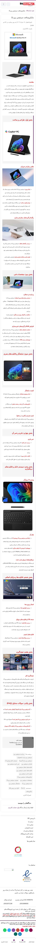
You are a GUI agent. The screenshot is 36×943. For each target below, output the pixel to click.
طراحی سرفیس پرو (27, 764)
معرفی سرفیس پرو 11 (12, 780)
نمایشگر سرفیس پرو (14, 783)
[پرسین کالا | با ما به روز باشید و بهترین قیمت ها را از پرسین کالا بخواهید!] (27, 4)
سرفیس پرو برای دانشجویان (24, 757)
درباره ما (30, 821)
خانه (33, 11)
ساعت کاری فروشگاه (27, 834)
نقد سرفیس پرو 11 (27, 783)
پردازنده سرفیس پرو (19, 754)
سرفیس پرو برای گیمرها (25, 760)
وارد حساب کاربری (13, 807)
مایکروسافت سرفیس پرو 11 (24, 777)
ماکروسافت (29, 791)
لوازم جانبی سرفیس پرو (25, 773)
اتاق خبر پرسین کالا (14, 788)
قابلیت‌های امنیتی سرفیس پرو (24, 770)
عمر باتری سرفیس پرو (13, 764)
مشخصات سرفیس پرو (26, 780)
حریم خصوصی (29, 828)
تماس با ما (30, 825)
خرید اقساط (29, 837)
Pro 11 (29, 11)
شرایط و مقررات (28, 831)
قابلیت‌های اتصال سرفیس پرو (24, 767)
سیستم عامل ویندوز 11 (11, 760)
